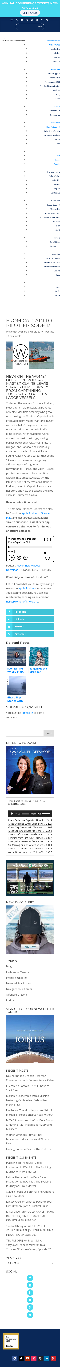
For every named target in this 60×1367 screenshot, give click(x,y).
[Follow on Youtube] (22, 20)
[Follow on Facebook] (11, 20)
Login (57, 160)
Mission (56, 53)
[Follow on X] (21, 1358)
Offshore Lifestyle (17, 994)
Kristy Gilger (13, 1211)
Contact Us (55, 61)
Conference (55, 115)
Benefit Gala (55, 110)
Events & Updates (16, 978)
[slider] (46, 813)
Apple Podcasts (30, 513)
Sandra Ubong (15, 1226)
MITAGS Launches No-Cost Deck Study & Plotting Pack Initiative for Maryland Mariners (29, 1125)
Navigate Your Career (19, 989)
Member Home (53, 40)
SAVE (58, 98)
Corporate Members (51, 135)
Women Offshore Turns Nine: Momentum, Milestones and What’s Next (27, 1139)
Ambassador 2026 (52, 82)
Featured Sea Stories (18, 983)
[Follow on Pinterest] (42, 20)
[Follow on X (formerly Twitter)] (17, 20)
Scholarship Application (50, 86)
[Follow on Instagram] (27, 20)
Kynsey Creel (13, 1201)
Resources (55, 69)
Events (57, 106)
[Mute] (39, 813)
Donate (57, 139)
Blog (58, 94)
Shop (58, 143)
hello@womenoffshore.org (22, 601)
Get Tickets (30, 12)
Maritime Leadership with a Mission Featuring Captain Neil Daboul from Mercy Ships (27, 1100)
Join (58, 155)
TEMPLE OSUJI (15, 1240)
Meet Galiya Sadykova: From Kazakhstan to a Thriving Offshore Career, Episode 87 (28, 1245)
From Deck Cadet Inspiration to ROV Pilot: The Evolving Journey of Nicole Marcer (28, 1167)
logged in (27, 713)
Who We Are (54, 45)
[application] (30, 813)
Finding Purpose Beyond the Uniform (28, 1149)
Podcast (56, 90)
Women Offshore (18, 331)
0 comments (14, 335)
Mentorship (55, 77)
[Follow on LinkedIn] (37, 20)
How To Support (53, 127)
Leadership (55, 49)
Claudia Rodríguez (17, 1191)
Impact (57, 57)
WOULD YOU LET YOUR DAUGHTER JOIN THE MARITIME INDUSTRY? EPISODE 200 (30, 1216)
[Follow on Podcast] (47, 20)
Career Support (53, 73)
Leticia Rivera (14, 1177)
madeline (11, 1163)
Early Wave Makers (17, 972)
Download (12, 570)
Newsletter (55, 122)
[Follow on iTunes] (32, 20)
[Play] (12, 813)
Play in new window (28, 565)
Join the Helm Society (51, 131)
